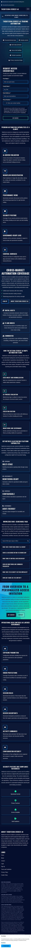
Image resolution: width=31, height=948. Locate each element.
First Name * (6, 78)
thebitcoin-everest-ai (10, 9)
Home (2, 855)
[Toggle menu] (28, 9)
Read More (23, 112)
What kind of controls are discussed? (14, 558)
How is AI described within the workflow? (14, 553)
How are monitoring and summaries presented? (13, 565)
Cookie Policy (6, 111)
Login (2, 863)
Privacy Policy (22, 109)
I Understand (6, 945)
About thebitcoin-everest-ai (19, 301)
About (2, 858)
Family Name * (6, 86)
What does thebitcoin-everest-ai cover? (14, 547)
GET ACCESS (15, 118)
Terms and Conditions (14, 109)
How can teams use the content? (12, 578)
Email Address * (7, 93)
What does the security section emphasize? (15, 572)
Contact (20, 615)
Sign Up (5, 301)
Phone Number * (7, 99)
